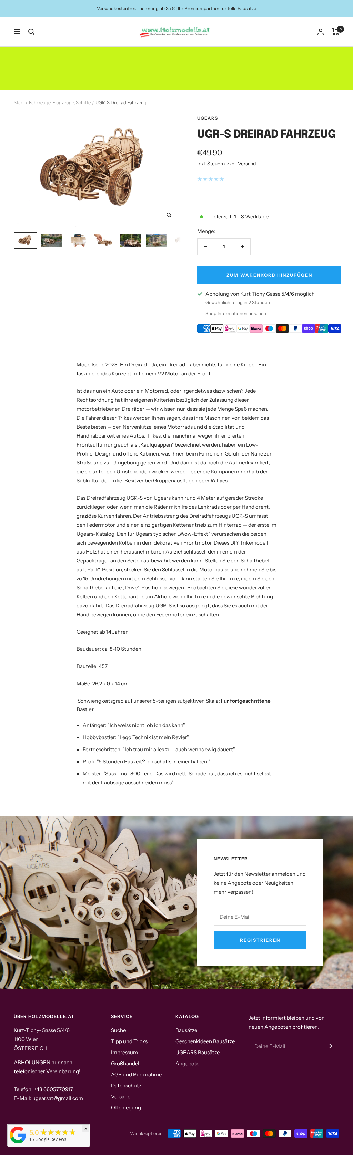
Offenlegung (126, 1107)
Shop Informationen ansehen (235, 313)
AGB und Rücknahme (136, 1074)
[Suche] (31, 32)
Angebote (187, 1063)
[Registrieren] (329, 1046)
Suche (118, 1030)
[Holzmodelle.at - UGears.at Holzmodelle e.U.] (18, 1143)
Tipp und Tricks (129, 1041)
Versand (121, 1096)
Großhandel (125, 1063)
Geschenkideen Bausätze (205, 1041)
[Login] (320, 32)
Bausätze (186, 1030)
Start (19, 102)
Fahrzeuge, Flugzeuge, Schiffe (60, 102)
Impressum (124, 1052)
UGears (207, 118)
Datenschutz (126, 1085)
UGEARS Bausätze (197, 1052)
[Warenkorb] (335, 31)
